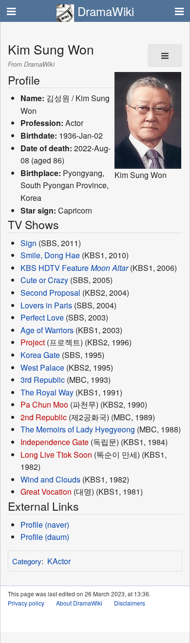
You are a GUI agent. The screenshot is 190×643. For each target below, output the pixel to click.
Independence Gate (54, 441)
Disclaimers (129, 603)
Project (32, 342)
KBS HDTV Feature (54, 267)
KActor (59, 561)
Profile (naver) (44, 524)
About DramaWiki (79, 603)
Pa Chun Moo (44, 404)
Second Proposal (50, 292)
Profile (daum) (44, 536)
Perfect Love (42, 317)
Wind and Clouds (50, 479)
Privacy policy (26, 603)
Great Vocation (46, 491)
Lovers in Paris (46, 305)
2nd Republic (43, 417)
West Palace (42, 367)
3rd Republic (42, 379)
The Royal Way (47, 392)
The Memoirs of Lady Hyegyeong (77, 429)
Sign (28, 243)
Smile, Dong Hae (50, 255)
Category (26, 561)
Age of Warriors (47, 330)
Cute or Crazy (44, 280)
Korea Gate (40, 354)
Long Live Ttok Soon (56, 454)
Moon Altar (109, 267)
